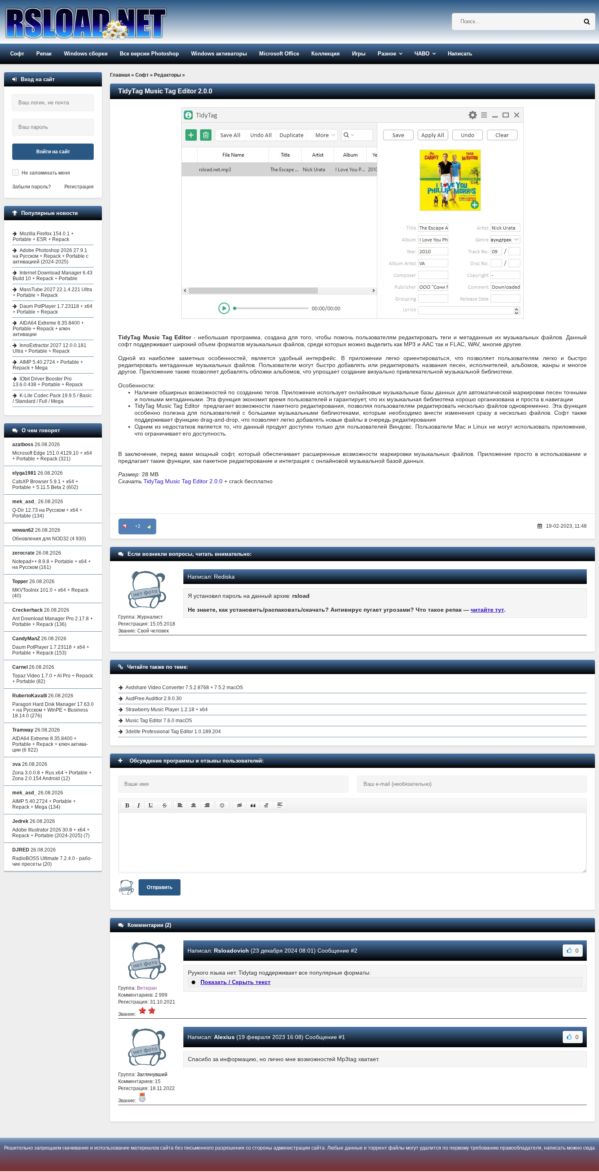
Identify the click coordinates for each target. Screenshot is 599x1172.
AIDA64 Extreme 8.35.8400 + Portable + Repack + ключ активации (48, 328)
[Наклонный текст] (139, 805)
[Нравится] (149, 526)
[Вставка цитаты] (253, 805)
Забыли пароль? (31, 187)
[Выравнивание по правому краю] (207, 805)
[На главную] (106, 22)
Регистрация (79, 187)
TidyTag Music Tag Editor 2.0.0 (182, 481)
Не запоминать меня (46, 173)
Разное (387, 54)
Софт (17, 54)
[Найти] (587, 21)
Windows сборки (86, 54)
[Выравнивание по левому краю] (180, 805)
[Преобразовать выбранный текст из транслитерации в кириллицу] (266, 805)
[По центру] (193, 805)
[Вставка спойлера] (280, 805)
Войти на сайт (53, 152)
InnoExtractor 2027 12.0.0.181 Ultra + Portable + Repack (49, 348)
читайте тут (487, 609)
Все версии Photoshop (149, 54)
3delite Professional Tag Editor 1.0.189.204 (173, 731)
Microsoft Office (279, 54)
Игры (359, 54)
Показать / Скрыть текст (235, 982)
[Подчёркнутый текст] (151, 805)
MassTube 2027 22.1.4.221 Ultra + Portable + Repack (52, 292)
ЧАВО (421, 54)
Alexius (224, 1037)
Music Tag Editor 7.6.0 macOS (159, 720)
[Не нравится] (125, 526)
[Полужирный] (127, 805)
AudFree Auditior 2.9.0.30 (154, 698)
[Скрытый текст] (240, 805)
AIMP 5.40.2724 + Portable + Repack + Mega (48, 365)
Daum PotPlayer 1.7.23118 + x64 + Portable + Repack (52, 309)
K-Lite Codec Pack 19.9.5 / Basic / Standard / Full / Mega (52, 398)
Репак (44, 54)
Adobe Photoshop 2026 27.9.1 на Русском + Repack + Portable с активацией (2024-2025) (50, 256)
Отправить (159, 887)
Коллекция (325, 54)
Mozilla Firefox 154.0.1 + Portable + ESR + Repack (43, 236)
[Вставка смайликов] (222, 805)
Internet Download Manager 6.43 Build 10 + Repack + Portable (52, 275)
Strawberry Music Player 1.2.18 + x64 (167, 709)
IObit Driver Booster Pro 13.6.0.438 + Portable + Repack (48, 381)
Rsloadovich (231, 950)
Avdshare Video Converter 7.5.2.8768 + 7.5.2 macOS (184, 687)
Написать (460, 54)
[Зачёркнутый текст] (165, 805)
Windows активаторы (219, 54)
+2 (137, 526)
